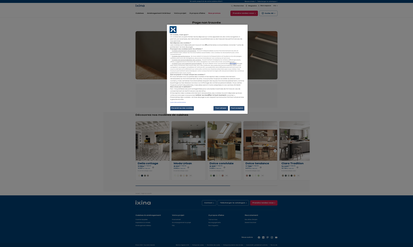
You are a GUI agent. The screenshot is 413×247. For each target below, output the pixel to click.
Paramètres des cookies (182, 108)
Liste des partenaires (178, 102)
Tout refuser (220, 108)
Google (233, 63)
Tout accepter (237, 108)
